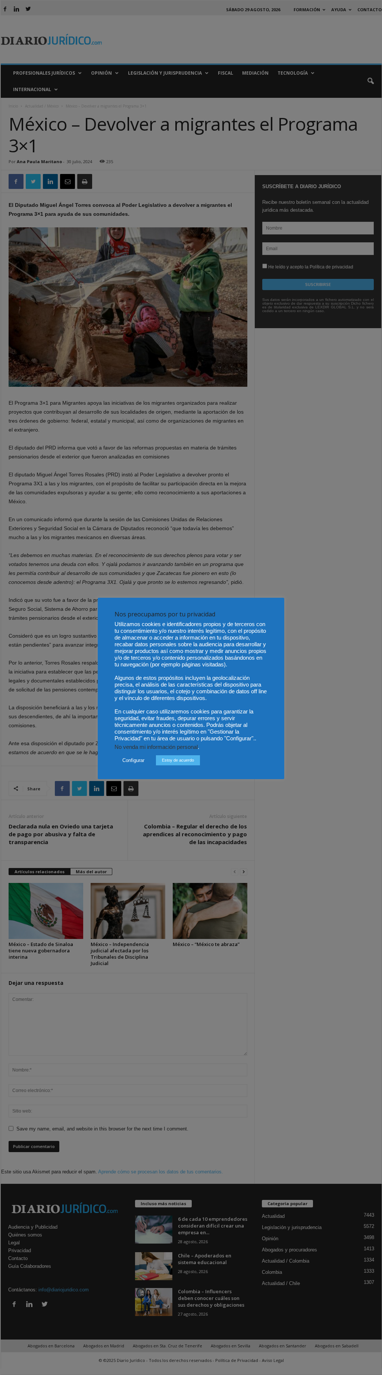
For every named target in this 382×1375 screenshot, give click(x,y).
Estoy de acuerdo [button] (178, 760)
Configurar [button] (133, 760)
